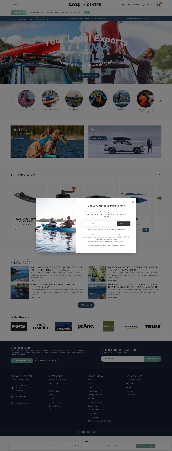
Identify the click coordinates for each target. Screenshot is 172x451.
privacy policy (121, 229)
